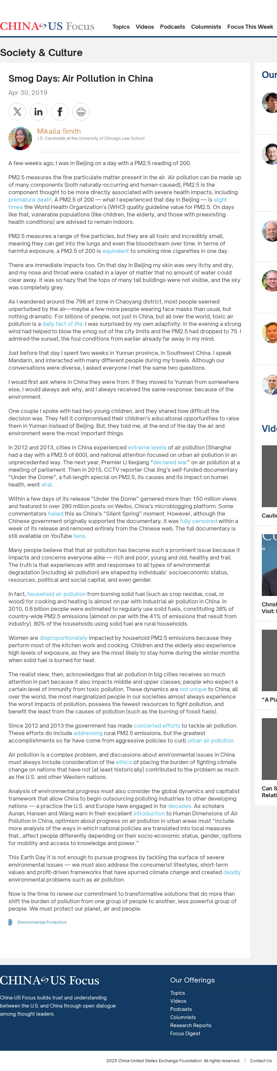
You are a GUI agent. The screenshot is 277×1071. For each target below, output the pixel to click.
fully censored (198, 521)
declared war (170, 462)
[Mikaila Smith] (20, 138)
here (79, 535)
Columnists (206, 26)
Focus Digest (185, 1033)
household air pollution (56, 594)
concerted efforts (157, 725)
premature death (30, 199)
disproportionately (63, 637)
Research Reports (190, 1025)
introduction (149, 813)
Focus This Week (250, 26)
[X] (17, 112)
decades (179, 806)
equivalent (115, 250)
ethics (124, 762)
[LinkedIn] (38, 112)
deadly (232, 872)
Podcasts (172, 26)
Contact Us (261, 1060)
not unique (193, 689)
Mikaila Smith (59, 131)
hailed (56, 513)
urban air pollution (210, 740)
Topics (121, 26)
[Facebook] (60, 112)
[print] (81, 112)
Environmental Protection (42, 922)
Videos (145, 26)
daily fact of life (62, 323)
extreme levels (147, 447)
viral (46, 484)
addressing (88, 733)
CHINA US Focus (47, 26)
